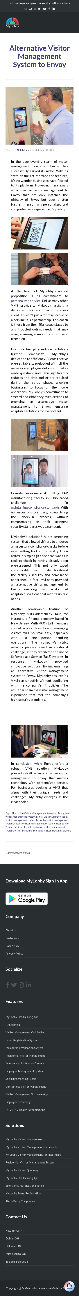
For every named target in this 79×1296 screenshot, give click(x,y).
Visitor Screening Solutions (28, 830)
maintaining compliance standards (35, 507)
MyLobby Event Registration (23, 1193)
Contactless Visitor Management (26, 1086)
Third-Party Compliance (20, 1201)
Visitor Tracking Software (57, 830)
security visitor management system (33, 823)
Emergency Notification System (25, 1063)
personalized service (26, 301)
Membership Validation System (24, 1047)
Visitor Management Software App (27, 1094)
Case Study (12, 946)
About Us (11, 930)
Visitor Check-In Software (28, 827)
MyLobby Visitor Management (24, 1139)
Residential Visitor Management (25, 1055)
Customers (12, 938)
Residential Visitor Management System (30, 1162)
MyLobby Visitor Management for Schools (31, 1147)
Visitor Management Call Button (25, 1032)
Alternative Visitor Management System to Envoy (38, 813)
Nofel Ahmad (24, 149)
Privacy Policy (14, 953)
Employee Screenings (18, 1102)
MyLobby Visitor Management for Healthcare (33, 1154)
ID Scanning (13, 1024)
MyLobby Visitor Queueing (22, 1170)
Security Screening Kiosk (21, 1078)
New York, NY (14, 1230)
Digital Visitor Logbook (48, 816)
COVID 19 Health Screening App (25, 1109)
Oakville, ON (13, 1246)
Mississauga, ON (16, 1253)
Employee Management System (25, 1071)
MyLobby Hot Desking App (22, 1017)
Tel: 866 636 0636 (17, 1261)
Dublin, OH (12, 1238)
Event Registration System (22, 1040)
